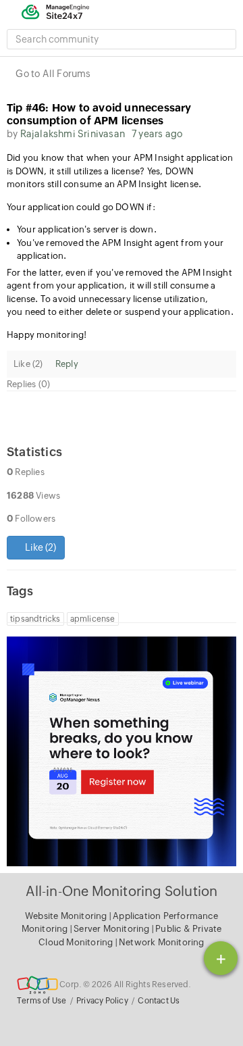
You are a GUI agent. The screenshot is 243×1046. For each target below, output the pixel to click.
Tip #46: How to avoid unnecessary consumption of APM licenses (99, 114)
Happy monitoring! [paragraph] (49, 335)
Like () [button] (39, 547)
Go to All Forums (53, 73)
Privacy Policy (102, 1000)
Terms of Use (41, 1000)
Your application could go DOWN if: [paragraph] (81, 207)
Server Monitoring (113, 929)
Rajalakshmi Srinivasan (72, 133)
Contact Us (159, 1000)
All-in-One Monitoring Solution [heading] (122, 891)
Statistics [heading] (34, 452)
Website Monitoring (66, 916)
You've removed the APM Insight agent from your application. (120, 250)
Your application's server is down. (88, 229)
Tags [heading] (20, 591)
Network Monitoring (162, 942)
